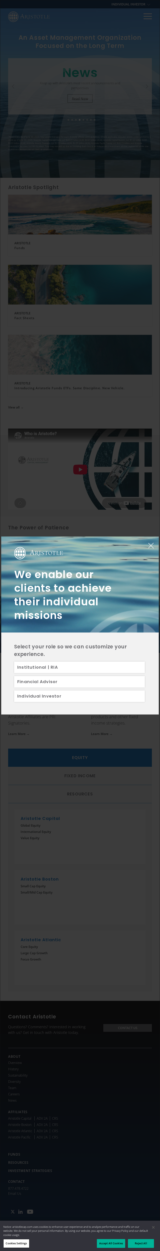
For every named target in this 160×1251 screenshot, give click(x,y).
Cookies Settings (16, 1243)
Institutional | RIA (37, 667)
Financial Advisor (37, 682)
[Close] (153, 1227)
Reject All (141, 1243)
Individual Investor (39, 696)
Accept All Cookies (111, 1243)
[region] (80, 1236)
